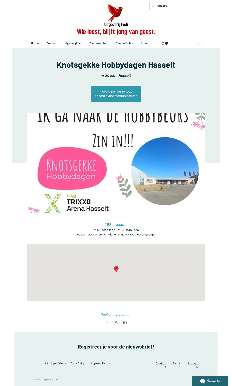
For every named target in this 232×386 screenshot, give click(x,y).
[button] (165, 43)
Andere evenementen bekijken (116, 96)
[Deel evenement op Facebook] (107, 322)
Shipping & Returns (55, 363)
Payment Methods (102, 363)
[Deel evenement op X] (116, 322)
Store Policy (77, 363)
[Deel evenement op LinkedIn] (125, 322)
